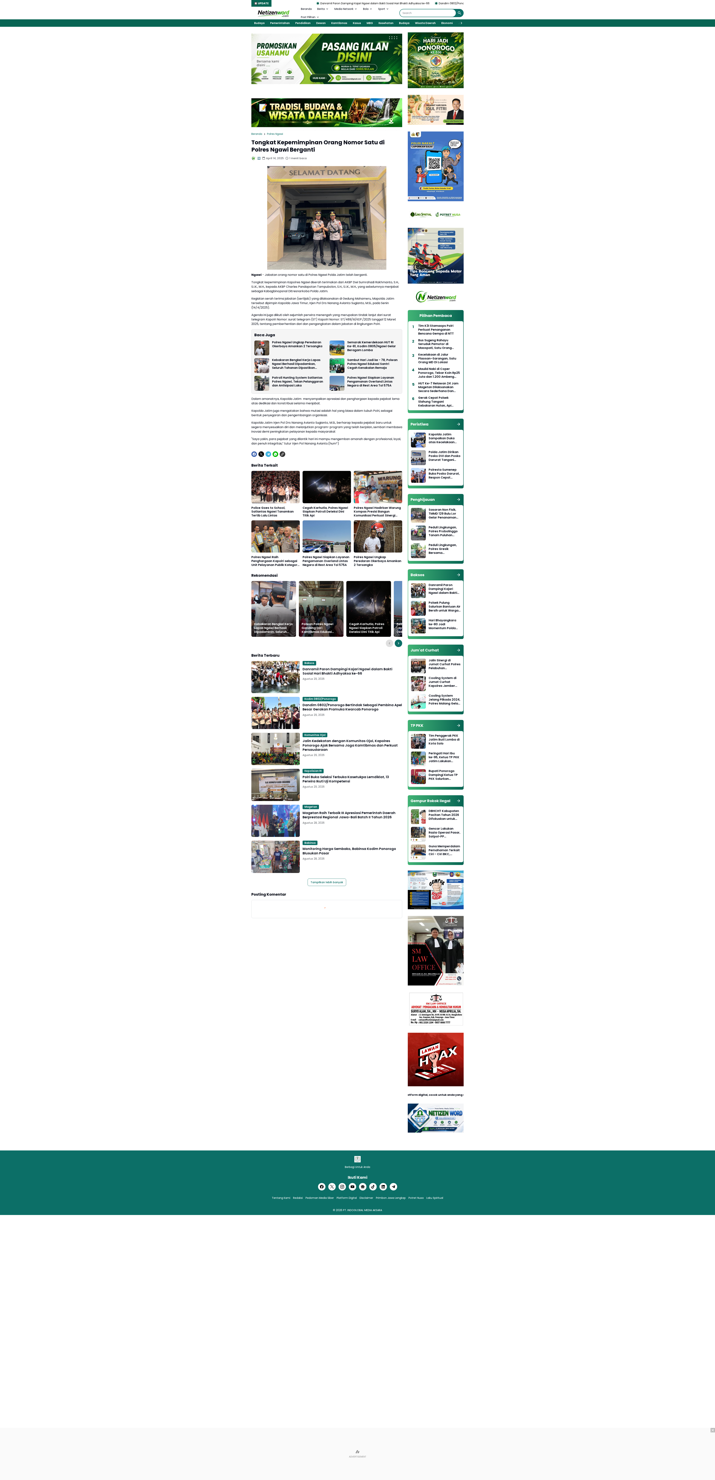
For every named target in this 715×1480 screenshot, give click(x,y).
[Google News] (362, 1186)
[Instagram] (342, 1186)
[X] (261, 454)
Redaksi (298, 1198)
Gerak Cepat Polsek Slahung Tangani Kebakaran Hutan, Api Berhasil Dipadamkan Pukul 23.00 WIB (439, 401)
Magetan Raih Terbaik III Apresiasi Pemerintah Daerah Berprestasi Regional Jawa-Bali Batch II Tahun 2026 (349, 815)
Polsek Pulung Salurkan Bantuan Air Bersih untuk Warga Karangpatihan (444, 606)
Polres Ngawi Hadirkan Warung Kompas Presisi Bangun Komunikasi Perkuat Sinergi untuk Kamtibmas (377, 512)
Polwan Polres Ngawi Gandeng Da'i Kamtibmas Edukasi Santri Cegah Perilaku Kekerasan (318, 628)
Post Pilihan (308, 17)
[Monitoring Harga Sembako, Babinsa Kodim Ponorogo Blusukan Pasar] (275, 857)
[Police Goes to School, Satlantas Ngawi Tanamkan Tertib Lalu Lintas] (275, 487)
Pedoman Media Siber (320, 1198)
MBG (370, 23)
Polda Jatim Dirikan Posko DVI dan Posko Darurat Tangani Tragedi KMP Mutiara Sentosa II (444, 456)
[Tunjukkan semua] (458, 424)
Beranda (306, 9)
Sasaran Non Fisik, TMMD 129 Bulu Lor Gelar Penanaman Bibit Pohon (442, 513)
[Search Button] (459, 13)
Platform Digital (347, 1198)
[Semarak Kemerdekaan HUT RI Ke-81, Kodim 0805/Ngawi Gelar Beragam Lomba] (337, 348)
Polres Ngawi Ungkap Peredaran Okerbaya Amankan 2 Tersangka (297, 344)
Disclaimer (366, 1198)
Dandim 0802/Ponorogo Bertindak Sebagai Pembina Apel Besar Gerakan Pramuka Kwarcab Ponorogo (350, 3)
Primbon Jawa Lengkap (391, 1198)
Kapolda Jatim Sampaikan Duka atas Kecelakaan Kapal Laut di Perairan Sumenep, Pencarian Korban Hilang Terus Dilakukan (443, 438)
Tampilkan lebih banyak (327, 882)
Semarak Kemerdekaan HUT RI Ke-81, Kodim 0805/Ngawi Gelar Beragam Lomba (371, 346)
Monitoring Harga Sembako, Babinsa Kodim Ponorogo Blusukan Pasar (349, 851)
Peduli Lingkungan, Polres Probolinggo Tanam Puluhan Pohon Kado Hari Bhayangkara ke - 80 (443, 531)
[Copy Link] (282, 454)
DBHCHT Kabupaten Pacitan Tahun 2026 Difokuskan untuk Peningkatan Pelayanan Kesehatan (444, 815)
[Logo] (357, 1159)
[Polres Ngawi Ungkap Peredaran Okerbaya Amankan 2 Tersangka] (261, 348)
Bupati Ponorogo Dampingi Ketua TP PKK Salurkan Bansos (443, 775)
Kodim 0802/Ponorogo (320, 699)
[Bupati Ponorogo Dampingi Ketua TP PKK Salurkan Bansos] (418, 776)
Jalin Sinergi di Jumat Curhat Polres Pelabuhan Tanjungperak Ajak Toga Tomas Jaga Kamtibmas (444, 664)
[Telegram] (268, 454)
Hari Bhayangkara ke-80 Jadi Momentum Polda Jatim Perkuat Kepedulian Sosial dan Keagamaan (442, 624)
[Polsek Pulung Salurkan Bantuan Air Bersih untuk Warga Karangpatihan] (418, 608)
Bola (365, 9)
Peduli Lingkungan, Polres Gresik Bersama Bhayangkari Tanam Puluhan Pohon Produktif (444, 549)
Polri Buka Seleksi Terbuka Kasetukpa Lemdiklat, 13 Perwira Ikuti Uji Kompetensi (346, 779)
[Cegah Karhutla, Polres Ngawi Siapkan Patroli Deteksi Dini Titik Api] (327, 487)
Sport (381, 9)
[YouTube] (352, 1186)
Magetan (310, 807)
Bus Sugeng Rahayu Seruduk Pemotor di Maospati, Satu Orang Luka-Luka (435, 344)
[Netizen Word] (273, 13)
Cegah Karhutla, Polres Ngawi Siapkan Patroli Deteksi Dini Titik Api (325, 512)
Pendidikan (303, 23)
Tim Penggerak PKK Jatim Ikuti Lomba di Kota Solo (444, 739)
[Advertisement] (357, 1454)
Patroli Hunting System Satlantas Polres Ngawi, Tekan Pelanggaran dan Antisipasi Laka (297, 381)
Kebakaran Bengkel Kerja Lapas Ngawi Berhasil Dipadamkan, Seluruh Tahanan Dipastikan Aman (296, 364)
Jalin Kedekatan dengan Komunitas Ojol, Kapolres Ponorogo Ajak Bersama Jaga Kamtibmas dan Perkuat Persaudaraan (350, 745)
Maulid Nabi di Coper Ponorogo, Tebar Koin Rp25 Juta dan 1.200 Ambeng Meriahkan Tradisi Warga (439, 373)
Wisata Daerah (425, 23)
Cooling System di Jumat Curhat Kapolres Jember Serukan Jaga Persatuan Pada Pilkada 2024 (442, 682)
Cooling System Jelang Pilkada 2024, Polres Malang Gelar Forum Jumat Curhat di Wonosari (444, 699)
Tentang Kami (281, 1198)
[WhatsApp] (275, 454)
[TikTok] (373, 1186)
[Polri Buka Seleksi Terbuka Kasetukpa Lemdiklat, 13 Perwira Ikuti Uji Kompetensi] (275, 785)
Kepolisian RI (313, 771)
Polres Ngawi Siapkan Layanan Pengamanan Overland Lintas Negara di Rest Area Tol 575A (370, 381)
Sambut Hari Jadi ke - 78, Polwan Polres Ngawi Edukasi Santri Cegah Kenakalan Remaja (372, 364)
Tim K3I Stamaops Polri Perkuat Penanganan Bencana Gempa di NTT (436, 330)
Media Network (343, 9)
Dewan (321, 23)
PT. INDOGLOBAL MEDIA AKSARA (362, 1210)
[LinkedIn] (383, 1186)
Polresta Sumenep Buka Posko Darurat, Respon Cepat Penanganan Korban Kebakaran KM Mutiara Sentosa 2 (444, 473)
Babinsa (310, 843)
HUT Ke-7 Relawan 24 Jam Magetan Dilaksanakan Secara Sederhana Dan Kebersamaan (438, 387)
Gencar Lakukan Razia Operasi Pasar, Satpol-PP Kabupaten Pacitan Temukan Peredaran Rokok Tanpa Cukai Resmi (444, 832)
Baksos (309, 663)
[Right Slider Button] (460, 23)
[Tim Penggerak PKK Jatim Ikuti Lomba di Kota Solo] (418, 741)
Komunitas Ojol (314, 735)
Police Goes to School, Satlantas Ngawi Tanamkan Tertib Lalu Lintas (272, 512)
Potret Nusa (416, 1198)
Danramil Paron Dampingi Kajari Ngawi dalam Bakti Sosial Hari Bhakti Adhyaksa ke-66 (347, 671)
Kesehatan (386, 23)
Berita (321, 9)
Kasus (357, 23)
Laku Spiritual (434, 1198)
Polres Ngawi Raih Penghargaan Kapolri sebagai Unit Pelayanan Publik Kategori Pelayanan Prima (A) (274, 561)
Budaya (259, 23)
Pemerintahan (280, 23)
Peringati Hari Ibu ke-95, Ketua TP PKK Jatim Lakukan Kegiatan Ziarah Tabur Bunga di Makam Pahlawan (444, 757)
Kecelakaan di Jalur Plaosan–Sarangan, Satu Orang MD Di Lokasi (437, 358)
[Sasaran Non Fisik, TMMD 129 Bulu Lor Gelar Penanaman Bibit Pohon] (418, 515)
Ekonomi (447, 23)
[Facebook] (254, 454)
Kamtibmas (339, 23)
